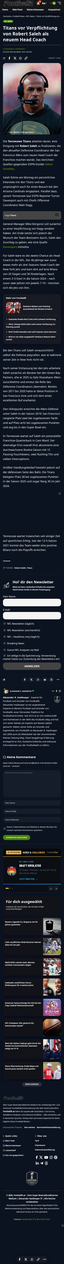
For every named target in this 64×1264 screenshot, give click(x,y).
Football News (18, 16)
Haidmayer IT (28, 1219)
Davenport (10, 247)
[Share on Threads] (51, 679)
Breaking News (15, 643)
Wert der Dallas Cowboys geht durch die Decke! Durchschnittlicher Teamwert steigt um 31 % (23, 1046)
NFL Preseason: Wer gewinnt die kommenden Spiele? (19, 1024)
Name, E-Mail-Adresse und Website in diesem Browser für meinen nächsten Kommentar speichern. (32, 828)
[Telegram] (41, 1163)
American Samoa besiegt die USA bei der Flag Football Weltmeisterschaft (23, 1004)
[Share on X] (14, 58)
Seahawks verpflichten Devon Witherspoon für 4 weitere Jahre (19, 984)
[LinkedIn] (37, 1163)
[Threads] (46, 1163)
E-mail (6, 609)
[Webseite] (53, 691)
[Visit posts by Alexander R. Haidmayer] (5, 691)
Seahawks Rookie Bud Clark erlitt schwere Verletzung (32, 319)
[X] (41, 1157)
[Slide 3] (12, 888)
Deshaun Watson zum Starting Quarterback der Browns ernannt (37, 307)
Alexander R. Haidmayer (14, 49)
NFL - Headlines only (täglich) (23, 636)
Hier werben (29, 1127)
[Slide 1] (6, 888)
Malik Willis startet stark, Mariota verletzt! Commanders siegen (20, 963)
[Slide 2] (9, 888)
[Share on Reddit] (45, 679)
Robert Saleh (20, 568)
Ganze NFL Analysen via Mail (23, 650)
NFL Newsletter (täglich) (20, 623)
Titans (29, 568)
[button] (38, 3)
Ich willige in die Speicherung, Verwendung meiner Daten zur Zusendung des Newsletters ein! (31, 657)
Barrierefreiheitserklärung (48, 1127)
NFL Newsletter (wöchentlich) (23, 630)
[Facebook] (56, 691)
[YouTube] (46, 1157)
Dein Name (9, 596)
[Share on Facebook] (9, 58)
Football (52, 852)
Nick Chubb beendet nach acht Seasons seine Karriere (32, 332)
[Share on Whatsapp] (20, 58)
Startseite (7, 16)
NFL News (30, 16)
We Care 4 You (43, 1219)
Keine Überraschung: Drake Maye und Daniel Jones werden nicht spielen (22, 1067)
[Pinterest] (55, 1157)
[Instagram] (60, 691)
